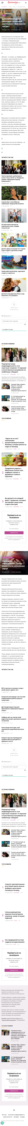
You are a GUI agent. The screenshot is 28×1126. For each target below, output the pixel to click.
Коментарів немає (16, 29)
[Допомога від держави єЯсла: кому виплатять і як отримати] (14, 285)
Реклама (16, 1117)
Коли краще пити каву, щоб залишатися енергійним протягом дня (12, 729)
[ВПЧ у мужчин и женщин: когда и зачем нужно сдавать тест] (14, 679)
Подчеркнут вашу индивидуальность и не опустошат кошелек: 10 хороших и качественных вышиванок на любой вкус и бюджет (14, 368)
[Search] (26, 2)
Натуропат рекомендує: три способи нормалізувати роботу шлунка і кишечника (13, 698)
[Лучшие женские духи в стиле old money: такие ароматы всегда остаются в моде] (6, 408)
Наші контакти (7, 1117)
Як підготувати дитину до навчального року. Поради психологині (10, 226)
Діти (4, 15)
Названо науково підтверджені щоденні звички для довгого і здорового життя (11, 739)
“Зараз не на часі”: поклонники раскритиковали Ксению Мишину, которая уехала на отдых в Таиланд (15, 443)
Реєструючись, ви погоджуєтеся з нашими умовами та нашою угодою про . (14, 538)
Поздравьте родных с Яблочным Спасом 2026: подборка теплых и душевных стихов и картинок (14, 472)
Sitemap (22, 1117)
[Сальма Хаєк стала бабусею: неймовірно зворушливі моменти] (14, 193)
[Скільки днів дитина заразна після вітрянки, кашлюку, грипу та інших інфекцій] (14, 903)
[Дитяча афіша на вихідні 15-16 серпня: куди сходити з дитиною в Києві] (14, 240)
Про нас (4, 1114)
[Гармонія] (13, 2)
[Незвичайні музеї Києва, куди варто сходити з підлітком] (14, 262)
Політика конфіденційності (16, 1114)
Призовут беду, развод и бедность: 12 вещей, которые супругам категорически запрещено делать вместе (18, 387)
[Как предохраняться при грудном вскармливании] (14, 931)
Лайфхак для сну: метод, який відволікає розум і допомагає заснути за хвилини (13, 719)
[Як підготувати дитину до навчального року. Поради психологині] (14, 216)
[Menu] (2, 2)
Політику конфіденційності (14, 539)
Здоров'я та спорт (7, 557)
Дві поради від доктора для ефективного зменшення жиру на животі (12, 708)
